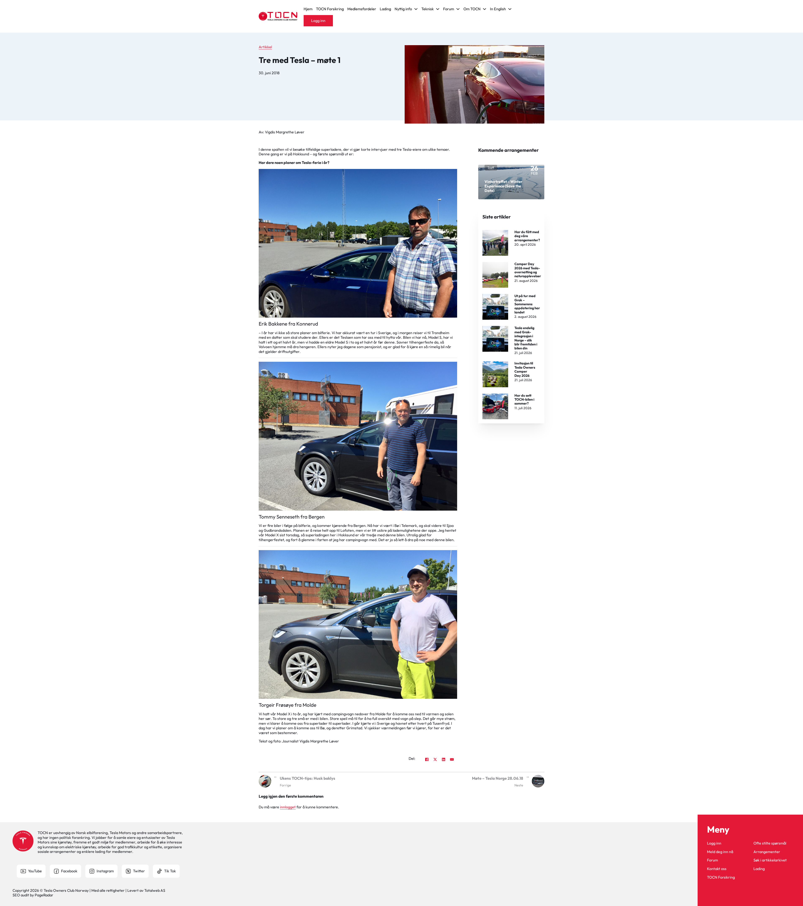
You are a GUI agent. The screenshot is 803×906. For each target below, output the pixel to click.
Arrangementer (766, 852)
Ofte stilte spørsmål (769, 843)
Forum (712, 860)
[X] (435, 759)
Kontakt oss (716, 868)
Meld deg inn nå (720, 852)
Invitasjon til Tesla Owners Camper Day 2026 (524, 369)
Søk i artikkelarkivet (770, 860)
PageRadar (44, 895)
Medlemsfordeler (361, 9)
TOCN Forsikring (330, 9)
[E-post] (452, 759)
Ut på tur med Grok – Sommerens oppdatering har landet (527, 304)
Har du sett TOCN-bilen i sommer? (524, 399)
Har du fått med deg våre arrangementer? (527, 236)
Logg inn (318, 20)
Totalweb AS (154, 890)
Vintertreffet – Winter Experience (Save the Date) (503, 186)
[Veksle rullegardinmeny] (416, 9)
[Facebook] (427, 759)
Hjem (308, 9)
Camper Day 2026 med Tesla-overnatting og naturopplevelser (527, 270)
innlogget (288, 807)
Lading (385, 9)
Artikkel (265, 47)
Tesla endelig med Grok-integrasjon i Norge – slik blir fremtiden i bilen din (525, 338)
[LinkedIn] (443, 759)
